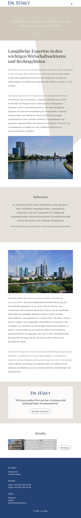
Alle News (65, 447)
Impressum (12, 498)
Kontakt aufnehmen (40, 411)
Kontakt (10, 500)
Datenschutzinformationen (17, 503)
